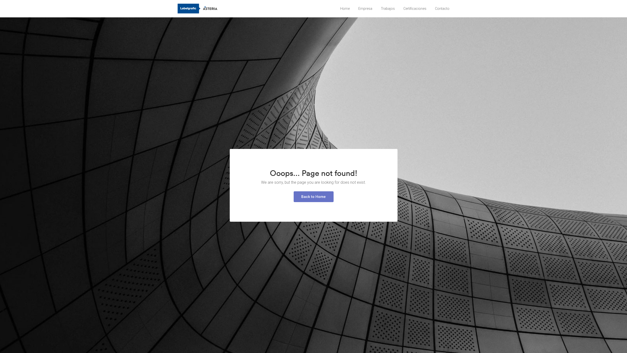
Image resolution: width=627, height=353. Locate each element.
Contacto (442, 9)
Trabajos (388, 9)
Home (345, 9)
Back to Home (313, 197)
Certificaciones (414, 9)
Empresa (365, 9)
